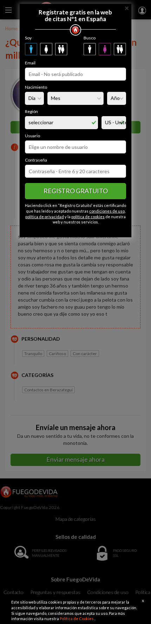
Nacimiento (36, 87)
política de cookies (88, 216)
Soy (28, 37)
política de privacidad (44, 216)
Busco (90, 37)
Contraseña (36, 160)
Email (30, 62)
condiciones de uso (107, 211)
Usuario (32, 135)
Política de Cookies (77, 618)
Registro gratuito (76, 191)
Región (31, 111)
